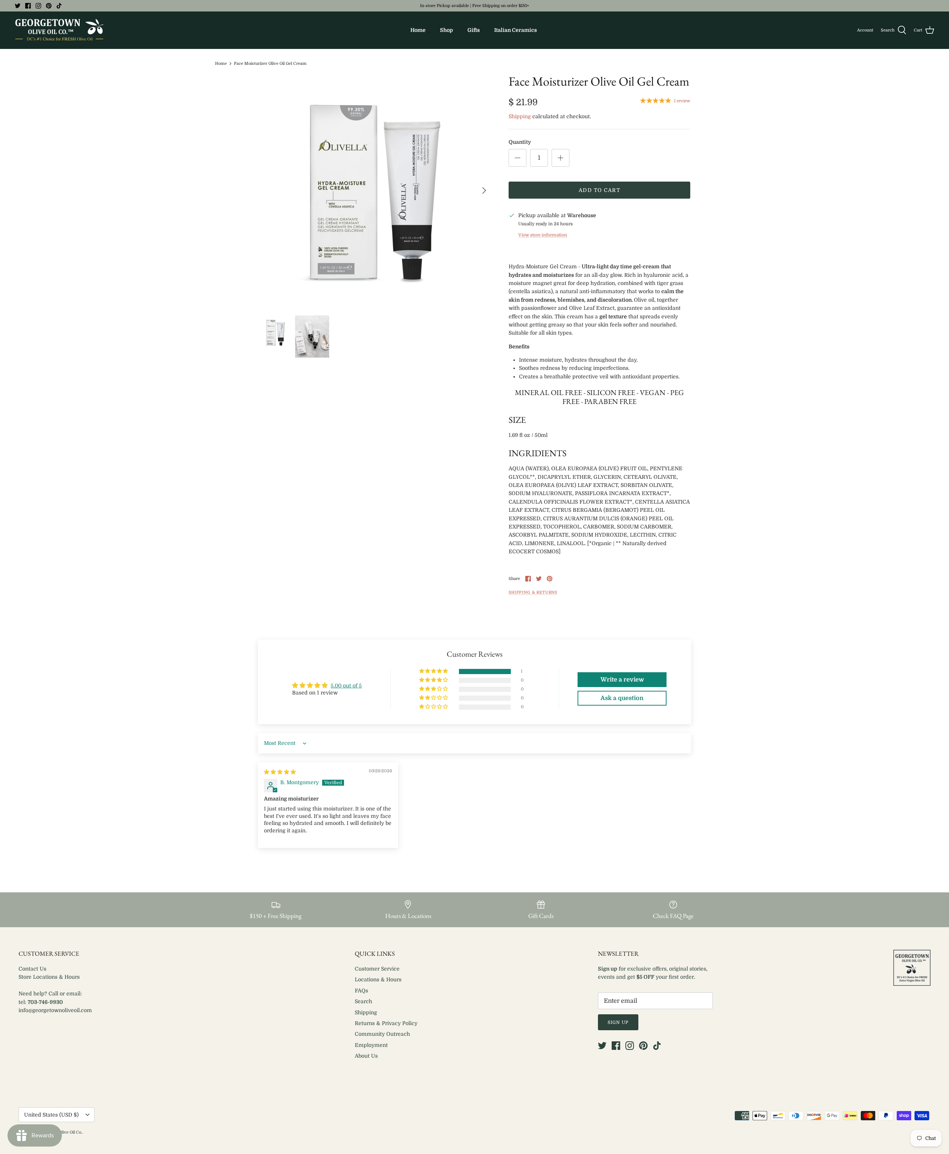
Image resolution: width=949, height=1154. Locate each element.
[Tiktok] (59, 6)
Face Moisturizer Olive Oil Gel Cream (270, 63)
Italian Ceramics (515, 30)
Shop (446, 30)
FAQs (361, 991)
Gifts (473, 30)
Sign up (618, 1022)
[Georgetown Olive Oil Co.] (59, 30)
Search (363, 1001)
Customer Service (377, 969)
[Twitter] (17, 6)
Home (418, 30)
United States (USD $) (51, 1115)
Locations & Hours (378, 979)
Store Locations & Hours (49, 977)
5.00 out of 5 (346, 686)
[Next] (484, 190)
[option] (375, 190)
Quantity (520, 142)
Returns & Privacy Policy (386, 1023)
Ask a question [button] (622, 698)
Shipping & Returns (533, 592)
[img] (280, 772)
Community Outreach (382, 1034)
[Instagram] (38, 6)
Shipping (520, 116)
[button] (434, 671)
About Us (366, 1056)
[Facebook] (28, 6)
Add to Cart (599, 190)
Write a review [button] (622, 679)
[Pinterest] (49, 6)
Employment (371, 1045)
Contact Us (32, 969)
